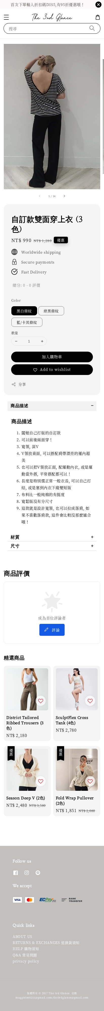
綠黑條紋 (51, 310)
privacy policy (26, 961)
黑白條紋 (24, 310)
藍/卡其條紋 (27, 322)
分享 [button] (22, 384)
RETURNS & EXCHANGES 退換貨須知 (46, 942)
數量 (14, 332)
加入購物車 (52, 356)
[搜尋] (92, 28)
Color (16, 300)
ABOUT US (22, 936)
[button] (6, 17)
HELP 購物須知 (26, 948)
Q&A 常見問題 (25, 954)
